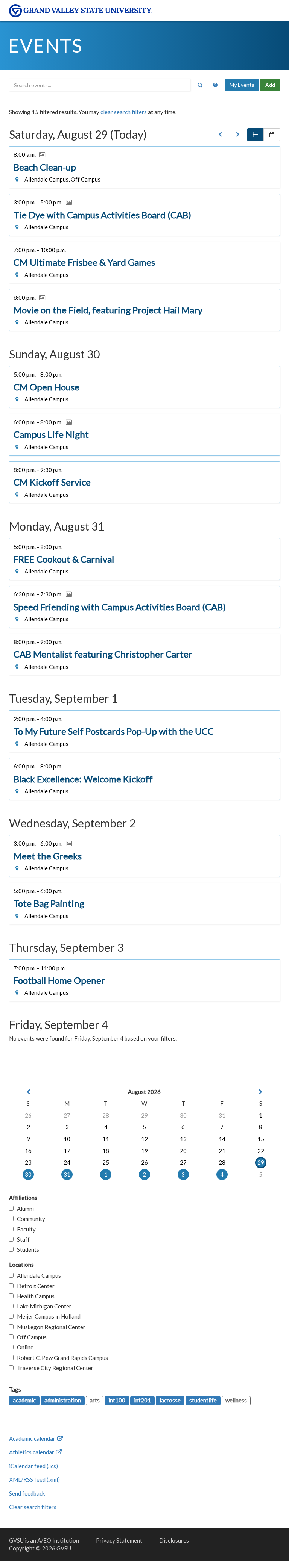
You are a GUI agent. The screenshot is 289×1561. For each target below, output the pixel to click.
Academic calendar (32, 1438)
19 (144, 1150)
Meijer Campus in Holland (47, 1316)
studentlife (203, 1400)
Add (270, 85)
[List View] (255, 134)
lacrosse (170, 1400)
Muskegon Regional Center (49, 1327)
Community (29, 1218)
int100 (116, 1400)
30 (183, 1115)
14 (222, 1139)
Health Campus (34, 1296)
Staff (22, 1239)
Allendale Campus (37, 1275)
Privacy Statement (119, 1540)
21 (222, 1150)
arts (95, 1400)
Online (23, 1347)
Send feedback (27, 1493)
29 (144, 1115)
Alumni (24, 1208)
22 (260, 1150)
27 (67, 1115)
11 (105, 1139)
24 (67, 1162)
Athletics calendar (32, 1452)
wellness (236, 1400)
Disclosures (174, 1540)
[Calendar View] (271, 134)
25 (105, 1162)
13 (183, 1139)
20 (183, 1150)
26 (28, 1115)
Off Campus (30, 1337)
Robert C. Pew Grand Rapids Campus (61, 1357)
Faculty (25, 1229)
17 (67, 1150)
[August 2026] (220, 134)
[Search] (200, 85)
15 (260, 1139)
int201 (142, 1400)
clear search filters (123, 112)
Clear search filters (32, 1507)
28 (105, 1115)
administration (62, 1400)
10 (67, 1139)
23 (28, 1162)
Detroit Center (34, 1286)
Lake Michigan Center (42, 1306)
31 (222, 1115)
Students (26, 1249)
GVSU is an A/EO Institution (44, 1540)
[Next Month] (260, 1091)
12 (144, 1139)
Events (45, 45)
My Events (242, 85)
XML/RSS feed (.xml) (34, 1479)
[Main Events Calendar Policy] (215, 85)
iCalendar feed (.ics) (33, 1466)
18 (105, 1150)
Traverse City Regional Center (53, 1367)
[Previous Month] (28, 1091)
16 (28, 1150)
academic (24, 1400)
